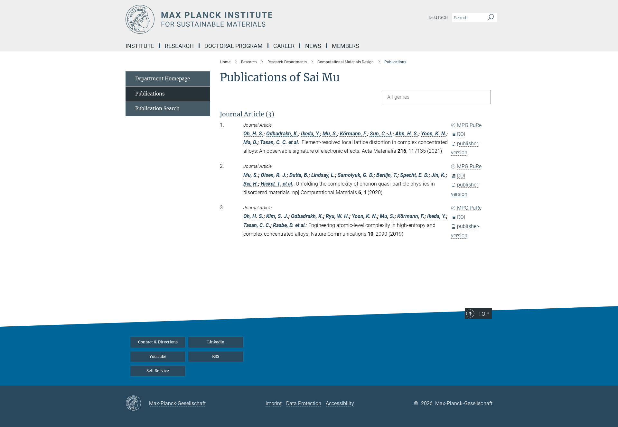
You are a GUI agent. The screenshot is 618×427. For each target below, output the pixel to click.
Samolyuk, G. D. (356, 175)
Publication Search (157, 108)
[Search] (490, 17)
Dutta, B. (299, 175)
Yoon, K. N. (433, 134)
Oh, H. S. (253, 134)
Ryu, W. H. (337, 216)
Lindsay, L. (323, 175)
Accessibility (340, 403)
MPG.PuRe (469, 125)
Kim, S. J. (277, 216)
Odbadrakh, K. (282, 134)
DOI (461, 134)
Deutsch (438, 17)
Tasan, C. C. (273, 142)
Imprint (274, 403)
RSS (215, 356)
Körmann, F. (353, 134)
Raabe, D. (283, 225)
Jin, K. (438, 175)
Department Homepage (162, 79)
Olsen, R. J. (274, 175)
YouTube (157, 356)
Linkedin (215, 342)
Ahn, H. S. (406, 134)
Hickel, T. (271, 184)
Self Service (157, 370)
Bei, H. (250, 184)
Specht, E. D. (414, 175)
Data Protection (303, 403)
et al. (293, 142)
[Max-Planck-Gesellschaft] (137, 403)
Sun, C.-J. (381, 134)
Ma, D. (250, 142)
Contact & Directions (158, 342)
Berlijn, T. (387, 175)
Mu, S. (330, 134)
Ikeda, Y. (310, 134)
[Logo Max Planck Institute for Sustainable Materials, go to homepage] (246, 19)
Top (483, 314)
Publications (150, 94)
